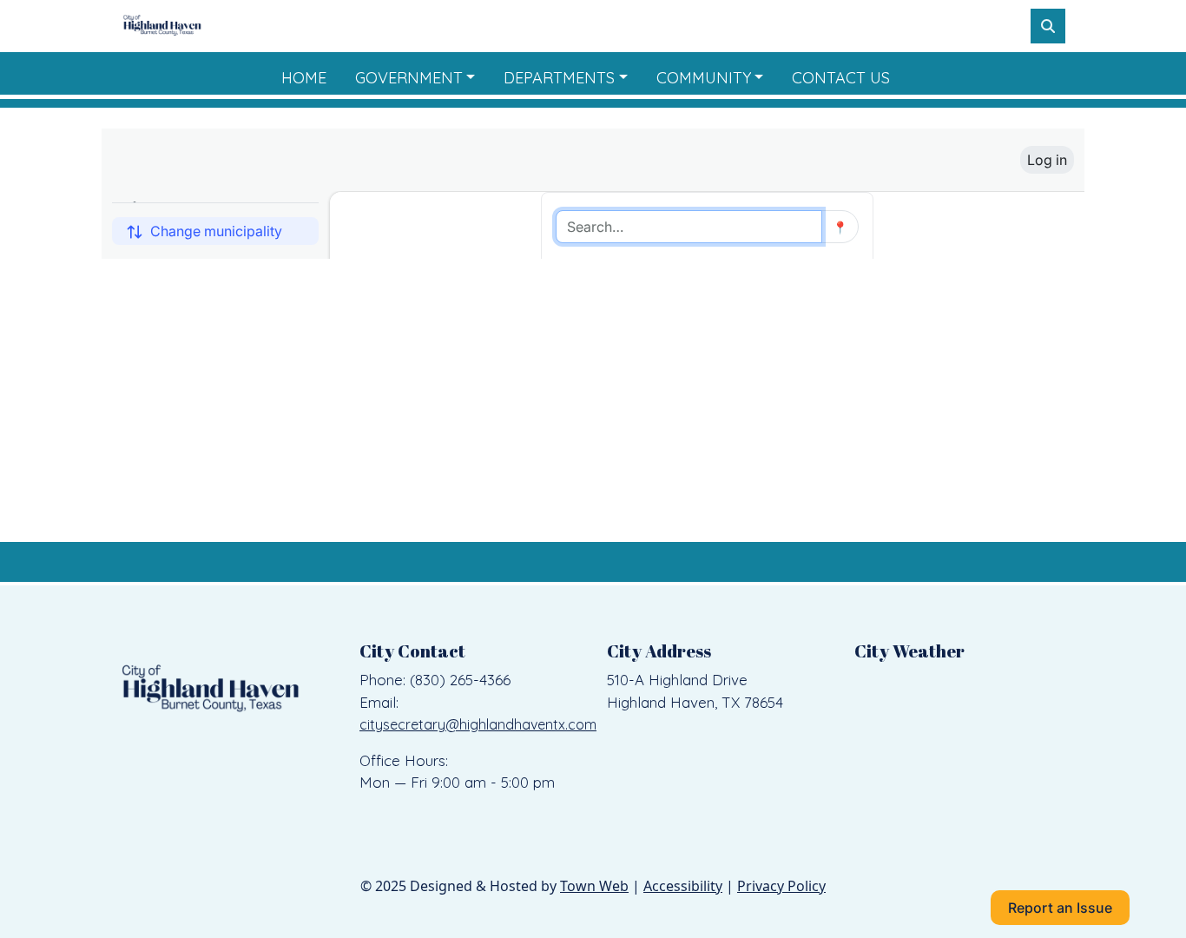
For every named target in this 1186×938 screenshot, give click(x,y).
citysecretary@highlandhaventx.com (477, 724)
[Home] (162, 26)
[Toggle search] (1048, 26)
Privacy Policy (781, 885)
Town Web (594, 885)
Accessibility (682, 885)
